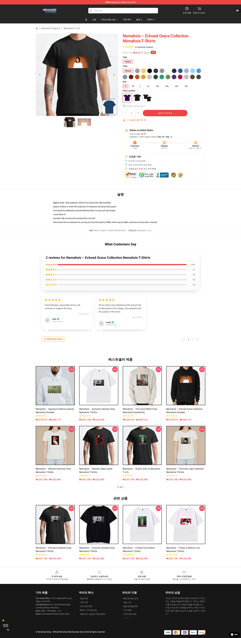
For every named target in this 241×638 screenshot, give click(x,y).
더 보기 (120, 487)
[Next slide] (114, 75)
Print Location (129, 91)
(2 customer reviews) (144, 47)
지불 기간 (127, 602)
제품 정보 (84, 598)
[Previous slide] (40, 75)
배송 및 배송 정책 (130, 598)
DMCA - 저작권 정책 (88, 610)
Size (124, 82)
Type (125, 57)
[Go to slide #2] (84, 122)
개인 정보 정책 (86, 606)
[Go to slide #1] (69, 122)
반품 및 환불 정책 (130, 606)
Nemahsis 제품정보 (51, 28)
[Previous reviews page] (183, 339)
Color (125, 66)
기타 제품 (127, 610)
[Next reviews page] (197, 339)
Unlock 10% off (5, 625)
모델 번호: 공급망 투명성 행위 (92, 614)
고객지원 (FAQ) (129, 614)
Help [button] (236, 634)
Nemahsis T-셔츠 (72, 28)
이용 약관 (84, 602)
